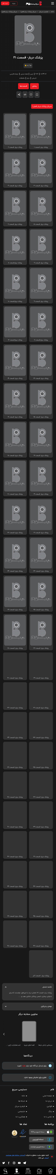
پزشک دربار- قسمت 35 (41, 767)
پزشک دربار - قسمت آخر (41, 976)
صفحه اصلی (47, 1096)
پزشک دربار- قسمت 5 (41, 224)
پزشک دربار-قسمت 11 (41, 340)
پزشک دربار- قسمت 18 (15, 455)
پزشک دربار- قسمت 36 (15, 767)
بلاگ (50, 1111)
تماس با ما (48, 1117)
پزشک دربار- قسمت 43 (41, 886)
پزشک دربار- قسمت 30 (15, 678)
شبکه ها (21, 1101)
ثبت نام (5, 3)
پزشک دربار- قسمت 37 (41, 797)
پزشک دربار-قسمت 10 (15, 301)
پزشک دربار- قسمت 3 (41, 186)
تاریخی (34, 78)
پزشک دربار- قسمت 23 (41, 571)
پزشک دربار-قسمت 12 (15, 340)
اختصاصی (21, 1111)
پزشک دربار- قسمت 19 (41, 494)
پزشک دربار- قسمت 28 (15, 648)
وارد (23, 1065)
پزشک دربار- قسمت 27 (41, 648)
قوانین (49, 1106)
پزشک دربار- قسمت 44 (15, 886)
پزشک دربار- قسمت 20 (15, 494)
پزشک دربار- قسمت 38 (15, 797)
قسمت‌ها (23, 86)
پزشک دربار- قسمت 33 (41, 738)
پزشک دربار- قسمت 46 (15, 916)
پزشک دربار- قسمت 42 (15, 857)
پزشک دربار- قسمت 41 (41, 857)
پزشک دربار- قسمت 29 (41, 678)
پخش (34, 86)
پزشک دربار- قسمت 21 (41, 533)
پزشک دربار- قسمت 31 (40, 708)
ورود (13, 3)
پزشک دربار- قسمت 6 (15, 224)
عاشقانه (22, 78)
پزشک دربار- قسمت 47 (41, 946)
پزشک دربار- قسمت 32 (15, 708)
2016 (36, 74)
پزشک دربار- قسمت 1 (41, 147)
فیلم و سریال (43, 12)
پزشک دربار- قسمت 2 (15, 147)
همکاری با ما (20, 1117)
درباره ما (49, 1101)
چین (31, 74)
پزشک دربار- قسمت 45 (41, 916)
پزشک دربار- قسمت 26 (15, 610)
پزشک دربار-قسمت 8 (15, 263)
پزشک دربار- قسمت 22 (15, 533)
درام (28, 78)
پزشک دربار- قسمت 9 (41, 301)
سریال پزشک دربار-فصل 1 (28, 12)
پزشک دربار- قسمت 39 (41, 827)
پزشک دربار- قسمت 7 (41, 263)
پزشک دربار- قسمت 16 (15, 417)
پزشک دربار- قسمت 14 (15, 378)
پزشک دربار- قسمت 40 (15, 827)
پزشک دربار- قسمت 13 (40, 378)
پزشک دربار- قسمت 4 (15, 186)
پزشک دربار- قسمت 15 (40, 417)
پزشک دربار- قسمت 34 (15, 738)
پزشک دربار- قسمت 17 (41, 455)
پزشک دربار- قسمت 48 (15, 946)
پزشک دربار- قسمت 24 (15, 571)
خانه (52, 12)
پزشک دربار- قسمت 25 (41, 610)
